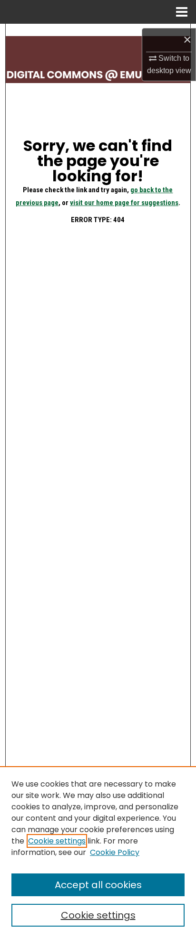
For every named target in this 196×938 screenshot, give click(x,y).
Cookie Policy (114, 852)
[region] (98, 852)
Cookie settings (57, 840)
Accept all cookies (98, 884)
